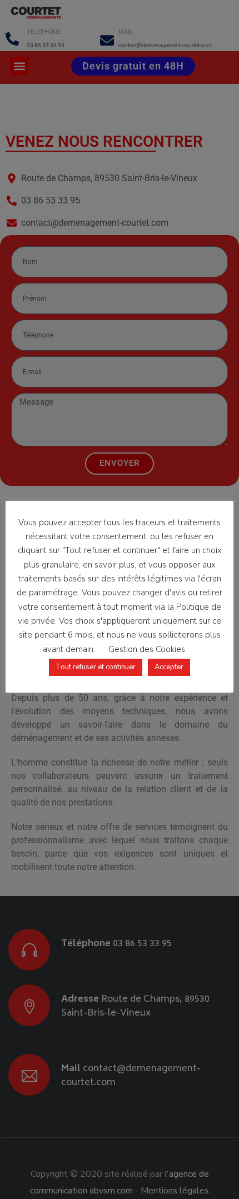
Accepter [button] (169, 667)
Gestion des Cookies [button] (146, 649)
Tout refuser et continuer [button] (96, 667)
